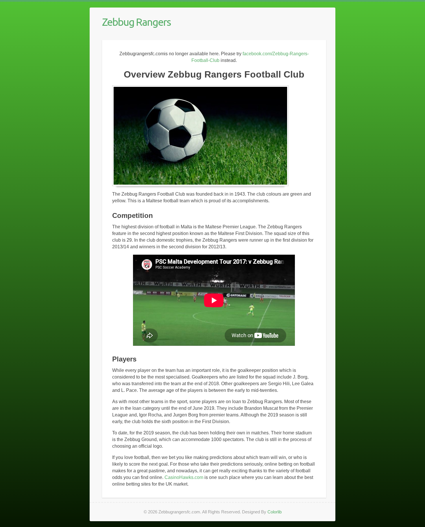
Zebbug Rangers (136, 22)
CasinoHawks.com (184, 477)
